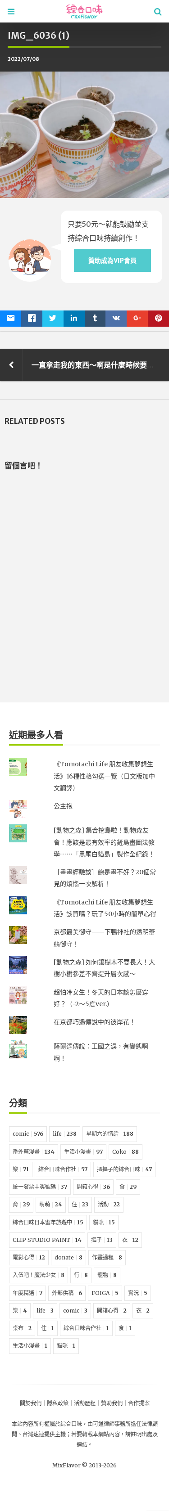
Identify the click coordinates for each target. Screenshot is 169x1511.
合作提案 (139, 1403)
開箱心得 (93, 1186)
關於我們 (30, 1403)
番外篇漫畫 (34, 1151)
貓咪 (104, 1222)
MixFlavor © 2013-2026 (84, 1465)
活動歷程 (85, 1403)
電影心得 (29, 1257)
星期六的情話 (109, 1133)
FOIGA (105, 1293)
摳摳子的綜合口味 (124, 1169)
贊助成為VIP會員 (112, 260)
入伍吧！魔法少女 (38, 1275)
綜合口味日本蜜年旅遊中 (48, 1222)
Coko (125, 1151)
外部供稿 (67, 1293)
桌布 (22, 1328)
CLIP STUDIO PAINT (47, 1240)
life (65, 1133)
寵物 (107, 1275)
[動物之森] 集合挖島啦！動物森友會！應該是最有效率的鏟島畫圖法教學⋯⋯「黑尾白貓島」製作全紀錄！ (104, 842)
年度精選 (27, 1293)
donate (68, 1257)
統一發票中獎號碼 (40, 1186)
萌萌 (50, 1204)
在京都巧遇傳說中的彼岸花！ (95, 1022)
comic (28, 1133)
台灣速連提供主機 (44, 1434)
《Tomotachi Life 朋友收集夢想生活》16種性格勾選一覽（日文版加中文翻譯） (104, 776)
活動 (109, 1204)
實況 (137, 1293)
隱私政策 (58, 1403)
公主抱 (63, 806)
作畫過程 (107, 1257)
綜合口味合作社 (62, 1169)
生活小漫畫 (83, 1151)
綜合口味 (71, 1424)
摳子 (102, 1240)
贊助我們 (112, 1403)
